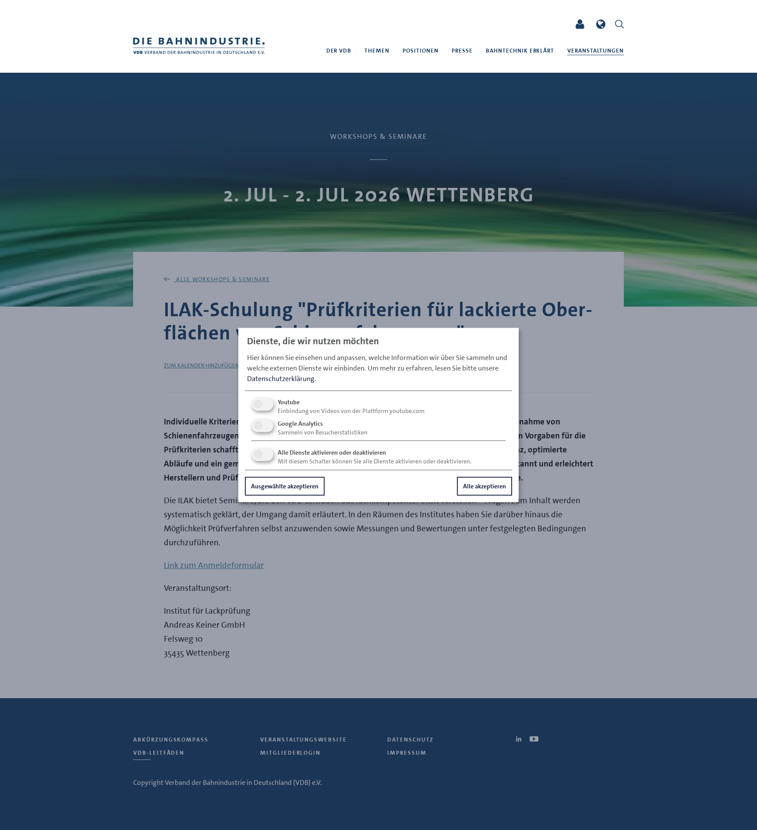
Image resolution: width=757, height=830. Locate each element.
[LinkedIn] (537, 24)
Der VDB (339, 50)
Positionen (421, 50)
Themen (376, 50)
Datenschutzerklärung (281, 378)
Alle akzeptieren (484, 486)
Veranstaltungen (595, 50)
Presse (462, 50)
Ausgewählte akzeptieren (284, 486)
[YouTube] (553, 24)
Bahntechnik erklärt (520, 50)
